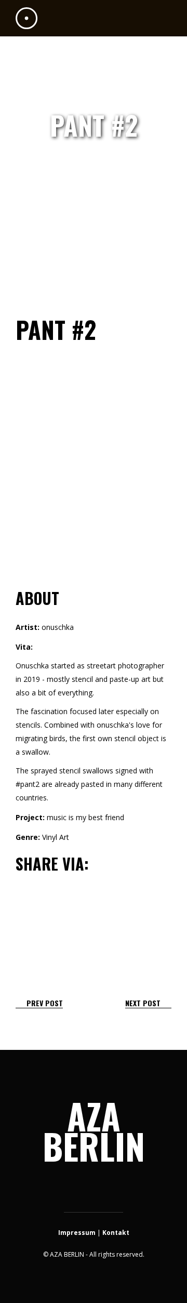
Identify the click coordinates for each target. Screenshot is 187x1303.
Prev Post (44, 1002)
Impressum (77, 1232)
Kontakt (115, 1232)
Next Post (143, 1002)
